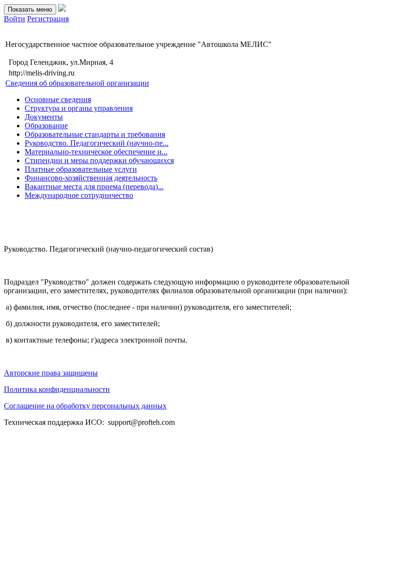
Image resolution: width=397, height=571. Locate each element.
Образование (46, 125)
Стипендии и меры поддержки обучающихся (99, 160)
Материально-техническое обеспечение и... (96, 152)
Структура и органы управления (79, 108)
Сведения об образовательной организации (77, 83)
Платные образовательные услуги (81, 169)
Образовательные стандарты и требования (95, 134)
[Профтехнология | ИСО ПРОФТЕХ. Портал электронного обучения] (62, 9)
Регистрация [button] (48, 19)
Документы (44, 117)
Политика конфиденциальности (57, 389)
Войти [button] (14, 19)
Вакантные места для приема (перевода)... (94, 186)
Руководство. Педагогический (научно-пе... (96, 143)
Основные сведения (58, 99)
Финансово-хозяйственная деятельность (91, 178)
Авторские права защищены (51, 373)
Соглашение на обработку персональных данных (85, 406)
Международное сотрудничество (79, 195)
